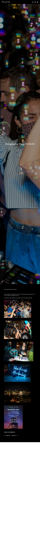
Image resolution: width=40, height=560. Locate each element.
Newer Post (13, 435)
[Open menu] (37, 2)
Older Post (8, 435)
